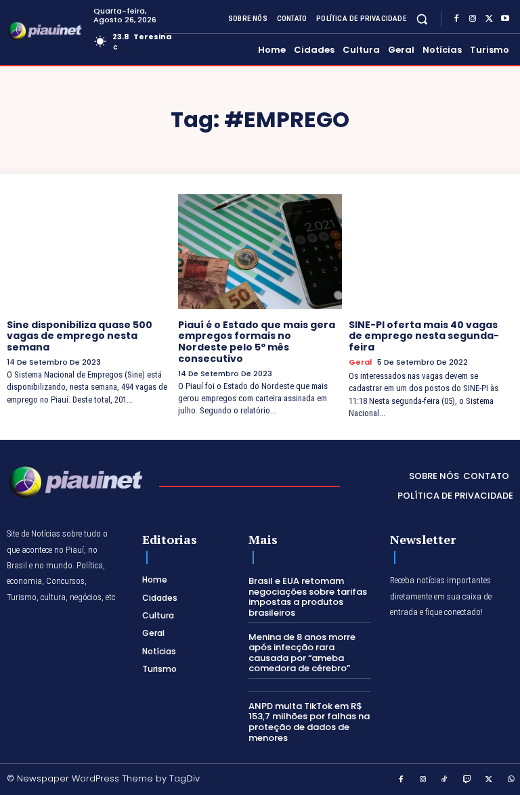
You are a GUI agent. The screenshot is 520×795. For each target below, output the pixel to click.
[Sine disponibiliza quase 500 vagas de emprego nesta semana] (89, 251)
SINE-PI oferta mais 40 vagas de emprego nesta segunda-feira (424, 336)
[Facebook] (456, 19)
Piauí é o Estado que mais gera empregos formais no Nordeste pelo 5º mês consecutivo (256, 341)
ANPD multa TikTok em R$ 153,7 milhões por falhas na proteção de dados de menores (309, 722)
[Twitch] (467, 780)
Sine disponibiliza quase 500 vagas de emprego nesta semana (79, 336)
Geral (360, 362)
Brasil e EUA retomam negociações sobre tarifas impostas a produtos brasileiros (307, 596)
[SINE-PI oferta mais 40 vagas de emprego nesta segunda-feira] (431, 251)
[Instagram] (472, 19)
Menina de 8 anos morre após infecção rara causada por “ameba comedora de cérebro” (301, 653)
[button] (422, 18)
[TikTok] (444, 780)
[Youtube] (505, 19)
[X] (489, 19)
